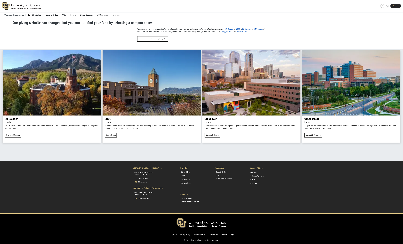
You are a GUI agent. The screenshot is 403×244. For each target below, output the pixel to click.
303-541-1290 (242, 32)
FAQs (217, 175)
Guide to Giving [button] (52, 15)
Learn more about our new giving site (153, 39)
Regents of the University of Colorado (204, 240)
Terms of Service (199, 235)
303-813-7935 (143, 178)
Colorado (256, 176)
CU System (173, 235)
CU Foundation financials (224, 179)
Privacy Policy (185, 235)
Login (232, 235)
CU (229, 29)
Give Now (396, 6)
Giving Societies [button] (86, 15)
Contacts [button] (116, 15)
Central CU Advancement (190, 202)
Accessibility (213, 235)
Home (29, 15)
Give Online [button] (36, 15)
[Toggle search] (382, 6)
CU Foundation (186, 198)
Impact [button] (73, 15)
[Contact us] (387, 6)
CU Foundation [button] (103, 15)
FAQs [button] (64, 15)
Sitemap (224, 235)
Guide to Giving (221, 172)
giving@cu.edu (226, 32)
